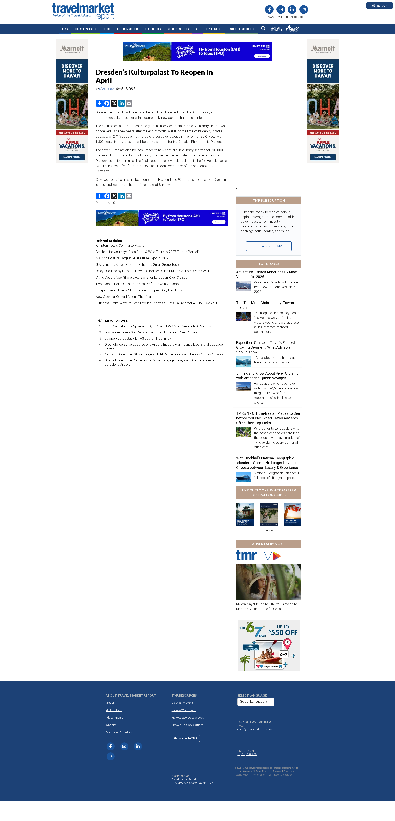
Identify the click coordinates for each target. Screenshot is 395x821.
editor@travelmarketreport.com (255, 729)
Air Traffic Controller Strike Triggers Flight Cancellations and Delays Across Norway (164, 354)
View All (269, 530)
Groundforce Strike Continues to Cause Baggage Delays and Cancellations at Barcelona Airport (160, 362)
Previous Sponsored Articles (188, 717)
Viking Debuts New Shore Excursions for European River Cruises (141, 277)
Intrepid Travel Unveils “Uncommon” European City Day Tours (139, 290)
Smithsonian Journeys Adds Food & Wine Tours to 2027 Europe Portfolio (148, 252)
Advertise (111, 725)
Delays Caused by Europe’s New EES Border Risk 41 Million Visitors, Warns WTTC (153, 271)
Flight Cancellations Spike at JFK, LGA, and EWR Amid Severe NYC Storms (158, 326)
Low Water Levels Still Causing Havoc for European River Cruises (151, 332)
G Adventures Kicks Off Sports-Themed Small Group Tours (138, 265)
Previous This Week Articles (187, 725)
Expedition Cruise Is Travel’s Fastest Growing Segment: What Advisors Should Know (265, 347)
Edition (382, 5)
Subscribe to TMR (269, 246)
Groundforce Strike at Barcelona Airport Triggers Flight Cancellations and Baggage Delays (164, 346)
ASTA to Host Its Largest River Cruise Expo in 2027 (132, 258)
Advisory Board (114, 717)
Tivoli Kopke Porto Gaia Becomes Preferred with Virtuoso (137, 284)
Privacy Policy (258, 775)
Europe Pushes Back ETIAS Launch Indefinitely (138, 338)
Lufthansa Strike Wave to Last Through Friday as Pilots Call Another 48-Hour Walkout (156, 303)
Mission (110, 702)
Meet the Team (114, 710)
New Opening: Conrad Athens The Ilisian (124, 297)
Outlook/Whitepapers (184, 710)
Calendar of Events (183, 702)
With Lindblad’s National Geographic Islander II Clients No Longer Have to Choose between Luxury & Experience (267, 463)
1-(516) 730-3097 (247, 754)
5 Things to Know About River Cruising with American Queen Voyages (267, 375)
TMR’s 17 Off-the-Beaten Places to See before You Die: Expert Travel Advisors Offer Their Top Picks (268, 418)
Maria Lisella (106, 88)
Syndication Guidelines (119, 732)
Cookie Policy (242, 775)
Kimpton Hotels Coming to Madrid (120, 245)
